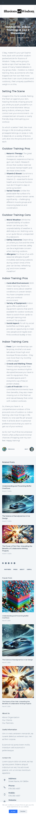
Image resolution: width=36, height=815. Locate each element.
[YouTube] (14, 563)
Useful (29, 569)
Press (15, 569)
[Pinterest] (11, 563)
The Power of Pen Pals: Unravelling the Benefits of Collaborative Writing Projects (17, 548)
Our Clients (7, 720)
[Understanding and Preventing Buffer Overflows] (18, 474)
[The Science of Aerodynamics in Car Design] (18, 504)
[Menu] (3, 2)
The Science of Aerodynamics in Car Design (17, 660)
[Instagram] (8, 563)
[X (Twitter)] (6, 563)
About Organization (10, 717)
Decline (22, 811)
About (22, 569)
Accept (13, 811)
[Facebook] (3, 563)
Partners (7, 569)
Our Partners (7, 723)
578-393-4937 (14, 789)
